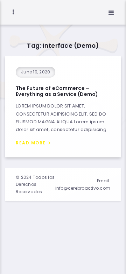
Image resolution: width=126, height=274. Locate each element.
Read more (31, 143)
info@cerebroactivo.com (83, 188)
